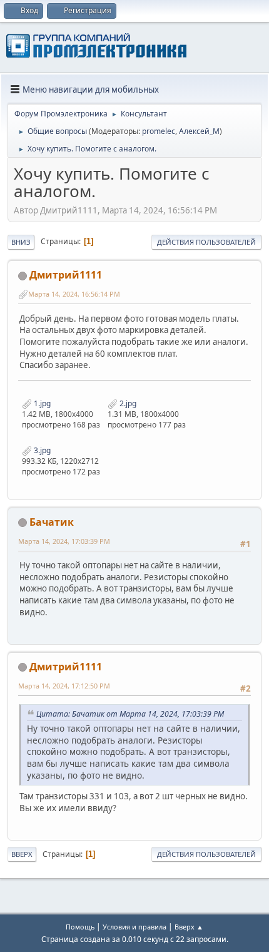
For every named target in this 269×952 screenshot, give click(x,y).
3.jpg (41, 450)
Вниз (21, 242)
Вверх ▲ (189, 926)
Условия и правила (134, 926)
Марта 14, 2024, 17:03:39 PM (64, 541)
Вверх (22, 854)
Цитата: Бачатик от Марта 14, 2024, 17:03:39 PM (130, 714)
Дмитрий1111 (65, 275)
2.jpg (127, 403)
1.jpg (41, 403)
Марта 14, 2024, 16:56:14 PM (74, 294)
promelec (158, 131)
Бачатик (51, 522)
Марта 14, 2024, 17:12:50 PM (64, 685)
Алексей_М (199, 131)
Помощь (80, 926)
